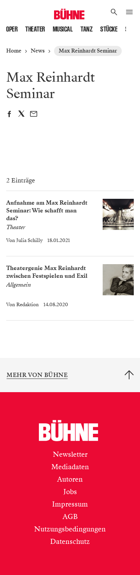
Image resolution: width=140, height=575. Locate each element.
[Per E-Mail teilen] (33, 115)
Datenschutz (70, 541)
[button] (114, 12)
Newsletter (70, 454)
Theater (35, 29)
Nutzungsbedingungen (70, 529)
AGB (70, 517)
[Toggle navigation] (129, 12)
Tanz (86, 29)
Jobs (70, 492)
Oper (12, 29)
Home (13, 50)
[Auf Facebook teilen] (9, 115)
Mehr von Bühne (37, 375)
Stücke (108, 29)
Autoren (70, 479)
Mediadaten (70, 467)
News (38, 50)
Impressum (70, 504)
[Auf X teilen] (21, 115)
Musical (63, 29)
